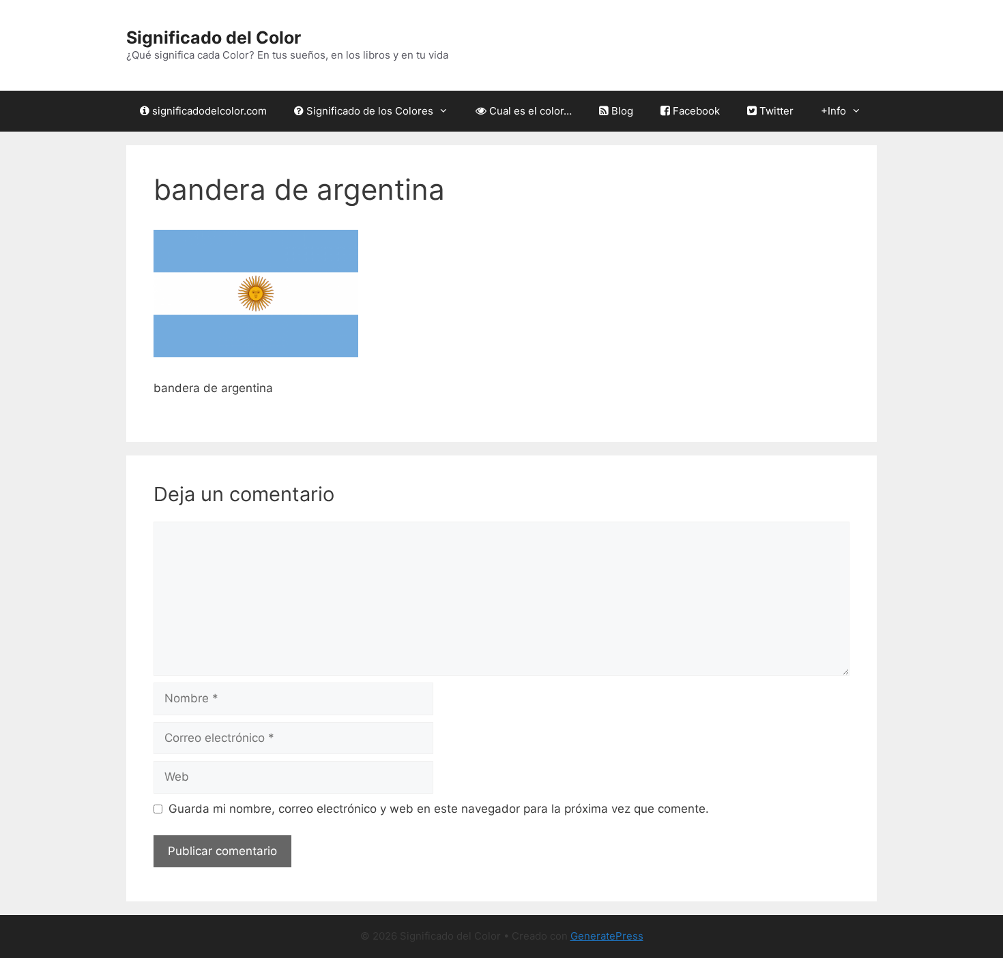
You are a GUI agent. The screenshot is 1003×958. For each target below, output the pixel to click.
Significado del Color (213, 37)
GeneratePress (606, 935)
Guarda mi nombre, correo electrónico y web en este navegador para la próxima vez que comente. (439, 808)
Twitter (775, 110)
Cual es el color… (529, 110)
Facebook (695, 110)
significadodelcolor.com (208, 110)
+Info (833, 110)
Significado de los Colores (368, 110)
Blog (621, 110)
